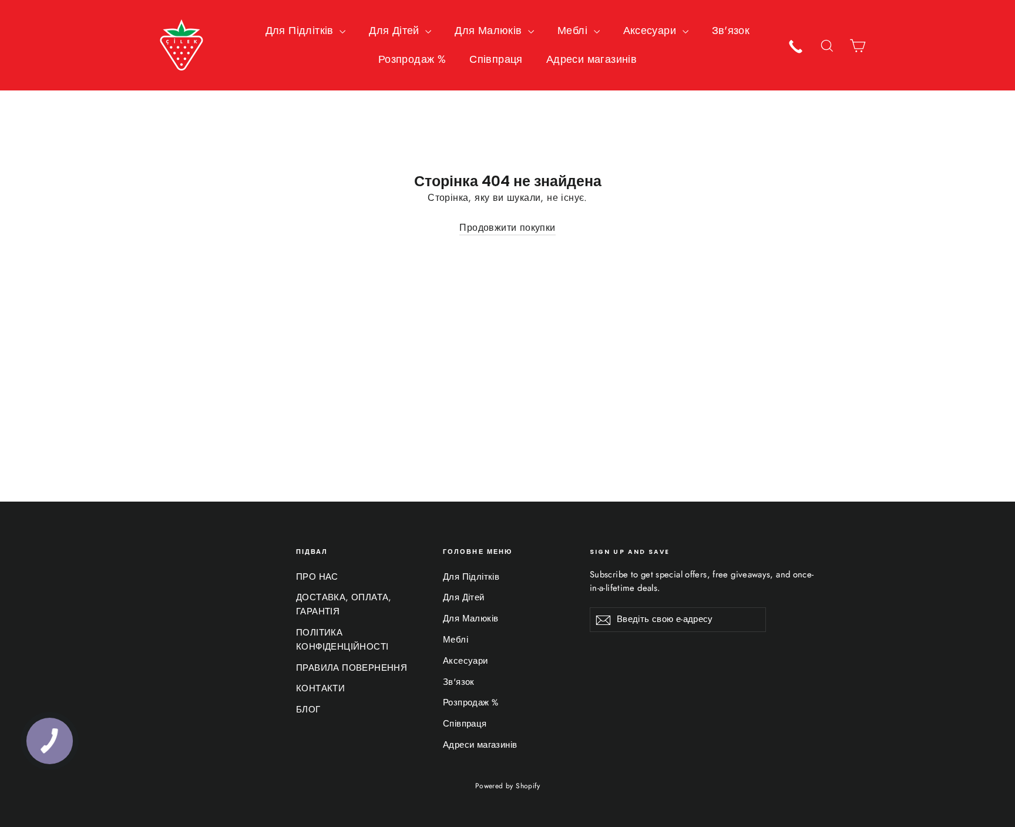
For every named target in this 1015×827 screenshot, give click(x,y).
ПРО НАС (317, 576)
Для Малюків (490, 30)
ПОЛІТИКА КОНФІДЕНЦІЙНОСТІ (342, 639)
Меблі (573, 30)
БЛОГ (308, 709)
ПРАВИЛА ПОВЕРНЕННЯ (351, 667)
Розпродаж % (412, 59)
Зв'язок (731, 30)
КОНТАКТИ (320, 688)
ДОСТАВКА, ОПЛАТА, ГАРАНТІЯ (344, 604)
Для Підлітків (301, 30)
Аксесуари (651, 30)
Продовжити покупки (507, 227)
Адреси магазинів (591, 59)
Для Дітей (395, 30)
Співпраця (496, 59)
